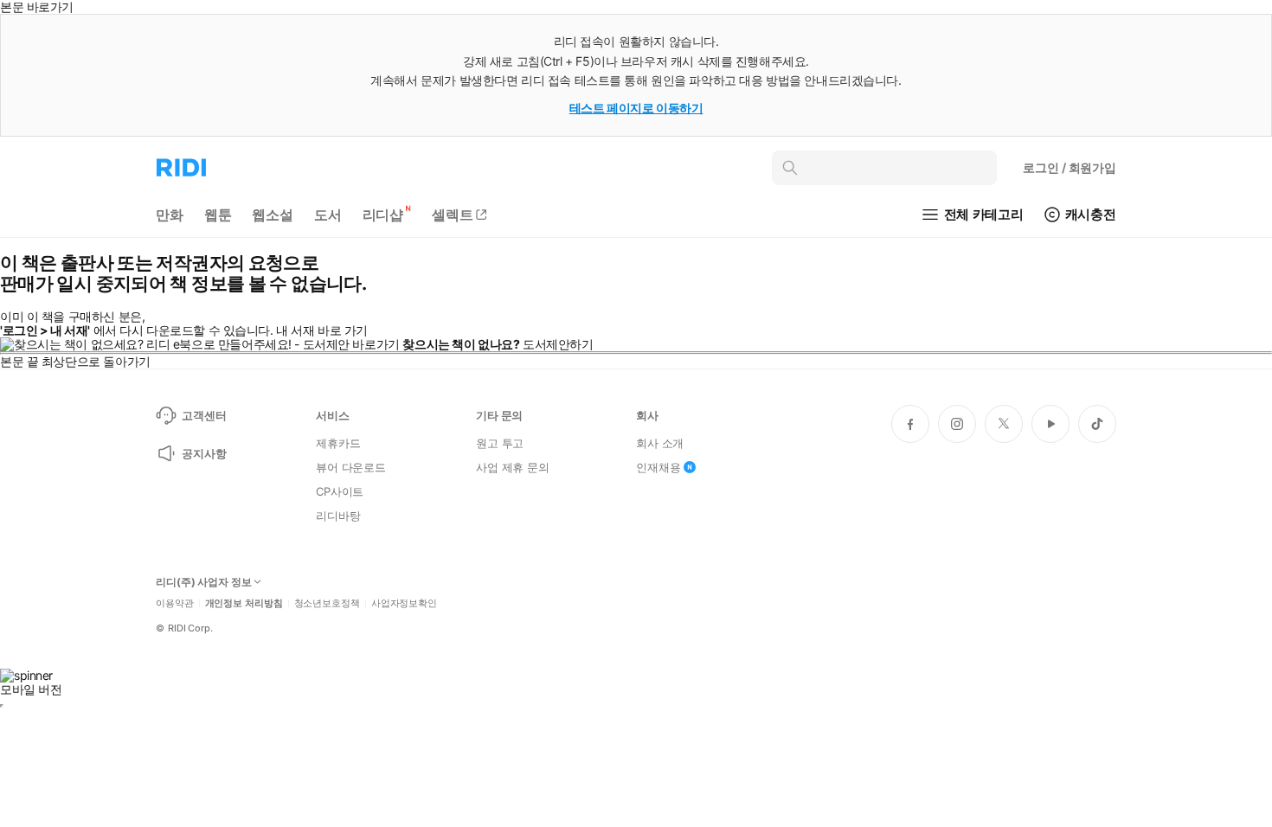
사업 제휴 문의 (512, 467)
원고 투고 (500, 443)
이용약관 (175, 603)
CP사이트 (339, 491)
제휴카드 (338, 443)
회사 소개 (660, 443)
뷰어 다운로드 (351, 467)
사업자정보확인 (404, 603)
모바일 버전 (30, 689)
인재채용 (658, 467)
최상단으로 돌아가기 (96, 361)
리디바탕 (338, 515)
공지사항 (204, 453)
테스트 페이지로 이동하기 (636, 107)
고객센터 (204, 415)
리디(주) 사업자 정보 (204, 582)
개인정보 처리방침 (244, 603)
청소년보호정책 (327, 603)
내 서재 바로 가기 (322, 330)
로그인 (1069, 167)
